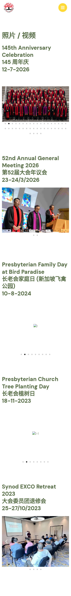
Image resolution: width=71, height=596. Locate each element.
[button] (5, 123)
